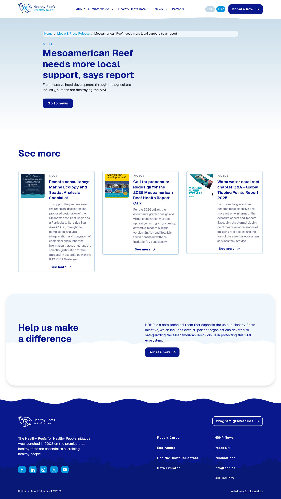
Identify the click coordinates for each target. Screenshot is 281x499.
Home (48, 34)
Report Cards (168, 438)
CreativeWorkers (254, 491)
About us (82, 9)
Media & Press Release (73, 34)
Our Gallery (224, 478)
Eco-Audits (166, 448)
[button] (103, 9)
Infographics (225, 468)
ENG (210, 9)
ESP (221, 9)
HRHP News (224, 438)
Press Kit (222, 448)
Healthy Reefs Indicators (177, 458)
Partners (178, 9)
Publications (225, 458)
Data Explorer (168, 468)
